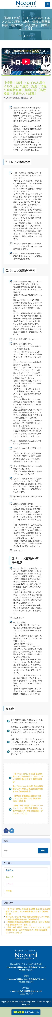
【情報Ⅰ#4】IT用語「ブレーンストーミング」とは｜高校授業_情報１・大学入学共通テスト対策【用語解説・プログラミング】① (28, 930)
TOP (20, 36)
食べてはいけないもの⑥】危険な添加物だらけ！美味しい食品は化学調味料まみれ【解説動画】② (28, 788)
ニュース (30, 36)
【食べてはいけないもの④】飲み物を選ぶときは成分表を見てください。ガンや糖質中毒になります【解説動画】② (28, 911)
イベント (9, 884)
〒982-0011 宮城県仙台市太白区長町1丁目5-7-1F (26, 967)
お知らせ (9, 870)
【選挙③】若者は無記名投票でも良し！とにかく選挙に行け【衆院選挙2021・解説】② (27, 798)
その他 (8, 891)
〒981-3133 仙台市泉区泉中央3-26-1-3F (26, 991)
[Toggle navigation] (47, 4)
